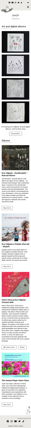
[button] (28, 7)
